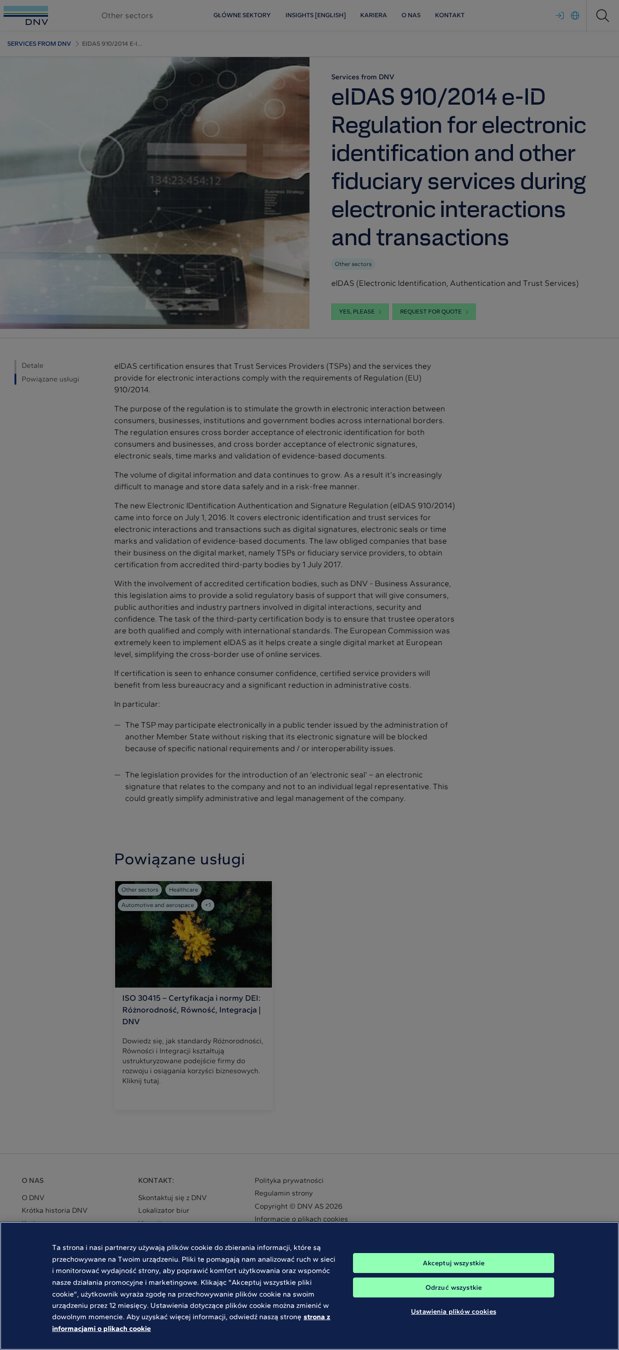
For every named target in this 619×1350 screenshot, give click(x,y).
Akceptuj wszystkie (454, 1263)
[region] (309, 1286)
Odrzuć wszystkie (454, 1287)
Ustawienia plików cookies (453, 1311)
